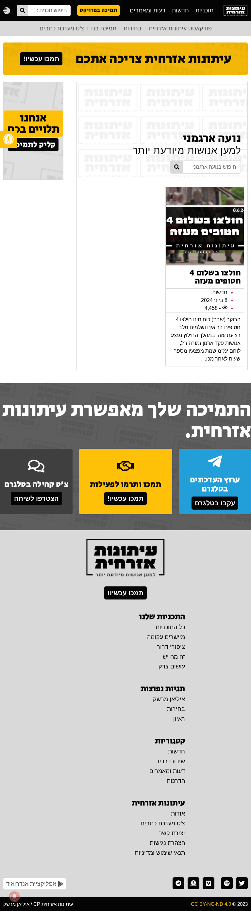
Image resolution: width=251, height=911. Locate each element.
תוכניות (204, 10)
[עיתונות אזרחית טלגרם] (178, 883)
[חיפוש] (22, 10)
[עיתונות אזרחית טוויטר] (242, 883)
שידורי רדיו (171, 761)
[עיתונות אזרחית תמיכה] (193, 883)
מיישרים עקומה (166, 637)
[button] (8, 139)
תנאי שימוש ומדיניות (160, 853)
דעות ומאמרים (147, 10)
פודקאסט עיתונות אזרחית (180, 28)
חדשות (180, 10)
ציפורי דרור (171, 647)
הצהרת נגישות (167, 843)
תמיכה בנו (103, 28)
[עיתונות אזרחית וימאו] (208, 883)
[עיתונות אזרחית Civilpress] (125, 558)
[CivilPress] (235, 11)
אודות (178, 813)
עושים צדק (172, 666)
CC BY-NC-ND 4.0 (211, 904)
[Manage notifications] (14, 896)
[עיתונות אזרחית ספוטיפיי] (227, 883)
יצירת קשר (172, 833)
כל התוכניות (170, 627)
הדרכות (176, 781)
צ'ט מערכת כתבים (62, 28)
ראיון (179, 719)
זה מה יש (174, 656)
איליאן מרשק (169, 699)
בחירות (133, 28)
